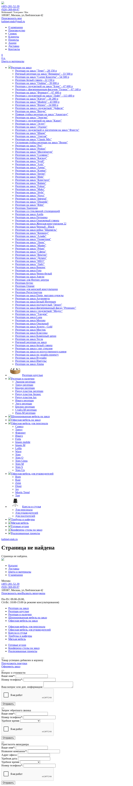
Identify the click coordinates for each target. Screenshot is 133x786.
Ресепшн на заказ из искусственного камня (40, 351)
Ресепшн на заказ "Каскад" (31, 158)
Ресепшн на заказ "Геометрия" (33, 239)
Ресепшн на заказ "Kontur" (31, 170)
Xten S (19, 467)
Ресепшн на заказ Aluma (29, 364)
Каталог (13, 565)
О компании (15, 27)
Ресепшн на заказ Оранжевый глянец (37, 220)
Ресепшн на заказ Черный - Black (34, 226)
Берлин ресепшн (25, 406)
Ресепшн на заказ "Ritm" (29, 204)
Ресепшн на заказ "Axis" (29, 164)
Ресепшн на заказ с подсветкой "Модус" (39, 311)
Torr (17, 495)
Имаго (19, 435)
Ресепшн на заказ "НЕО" (30, 261)
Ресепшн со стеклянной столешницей (37, 211)
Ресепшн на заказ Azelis (29, 214)
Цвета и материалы (12, 61)
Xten (18, 454)
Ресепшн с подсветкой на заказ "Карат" (38, 120)
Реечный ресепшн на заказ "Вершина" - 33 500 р (44, 73)
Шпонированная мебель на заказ (27, 617)
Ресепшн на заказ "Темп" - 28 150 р (36, 70)
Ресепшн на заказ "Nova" (30, 195)
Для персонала (24, 509)
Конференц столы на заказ (23, 648)
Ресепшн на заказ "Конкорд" (32, 232)
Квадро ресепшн (25, 387)
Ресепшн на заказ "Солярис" (32, 154)
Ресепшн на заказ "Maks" (30, 189)
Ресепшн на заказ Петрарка (31, 217)
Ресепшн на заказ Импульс (31, 360)
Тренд (18, 429)
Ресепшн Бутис (24, 282)
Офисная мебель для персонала (26, 626)
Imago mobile (22, 442)
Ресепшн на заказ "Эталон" (31, 126)
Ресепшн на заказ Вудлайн (31, 357)
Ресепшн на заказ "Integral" (31, 198)
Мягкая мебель (17, 639)
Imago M (20, 445)
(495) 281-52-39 (10, 6)
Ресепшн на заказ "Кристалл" (32, 179)
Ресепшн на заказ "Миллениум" (34, 151)
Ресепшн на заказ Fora (28, 270)
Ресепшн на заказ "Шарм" (30, 133)
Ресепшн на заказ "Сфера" (30, 251)
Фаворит (20, 432)
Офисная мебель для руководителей (29, 629)
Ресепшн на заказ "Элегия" (31, 136)
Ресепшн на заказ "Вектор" (31, 254)
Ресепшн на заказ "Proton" (30, 148)
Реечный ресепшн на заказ (31, 342)
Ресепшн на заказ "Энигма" (31, 117)
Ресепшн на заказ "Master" (30, 245)
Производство (16, 30)
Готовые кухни (17, 644)
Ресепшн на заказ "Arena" (30, 167)
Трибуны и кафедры (20, 635)
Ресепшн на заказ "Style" (29, 192)
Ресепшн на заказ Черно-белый (33, 273)
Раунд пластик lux (26, 397)
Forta (18, 438)
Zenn (18, 483)
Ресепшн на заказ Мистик (30, 329)
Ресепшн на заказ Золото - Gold (33, 326)
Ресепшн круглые (18, 611)
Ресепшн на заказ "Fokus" (30, 186)
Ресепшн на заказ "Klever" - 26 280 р (36, 98)
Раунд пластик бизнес (28, 394)
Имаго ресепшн (24, 400)
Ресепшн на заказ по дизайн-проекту (37, 354)
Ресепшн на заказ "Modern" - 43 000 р (37, 101)
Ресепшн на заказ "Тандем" (31, 314)
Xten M (19, 463)
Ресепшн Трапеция (26, 208)
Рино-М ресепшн (25, 412)
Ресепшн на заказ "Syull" (30, 161)
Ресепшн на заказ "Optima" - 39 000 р (37, 83)
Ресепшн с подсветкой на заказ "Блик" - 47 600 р (44, 86)
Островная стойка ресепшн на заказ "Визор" (41, 142)
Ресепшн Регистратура (28, 292)
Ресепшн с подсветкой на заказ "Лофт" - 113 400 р (44, 95)
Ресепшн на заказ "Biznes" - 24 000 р (36, 105)
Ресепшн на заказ (18, 608)
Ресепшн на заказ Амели (29, 276)
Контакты (14, 49)
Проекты (13, 39)
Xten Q (19, 457)
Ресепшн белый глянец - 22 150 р (34, 80)
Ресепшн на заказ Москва (30, 320)
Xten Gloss (21, 460)
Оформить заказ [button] (10, 666)
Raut (17, 479)
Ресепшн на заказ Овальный (32, 323)
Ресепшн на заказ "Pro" (29, 145)
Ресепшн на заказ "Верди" (30, 111)
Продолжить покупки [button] (14, 663)
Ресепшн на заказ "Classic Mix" (33, 139)
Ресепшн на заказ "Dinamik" (31, 201)
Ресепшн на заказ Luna (28, 317)
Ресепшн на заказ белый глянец (33, 345)
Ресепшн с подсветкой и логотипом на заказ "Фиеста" (47, 129)
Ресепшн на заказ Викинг (30, 267)
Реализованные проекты (22, 651)
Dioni (18, 486)
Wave (18, 451)
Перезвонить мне (11, 593)
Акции (12, 42)
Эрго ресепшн (23, 403)
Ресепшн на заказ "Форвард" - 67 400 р (38, 92)
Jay (17, 489)
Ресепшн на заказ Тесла (29, 339)
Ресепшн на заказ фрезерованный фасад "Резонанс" (45, 307)
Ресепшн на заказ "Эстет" (30, 123)
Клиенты (13, 36)
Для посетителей (25, 515)
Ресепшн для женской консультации (36, 289)
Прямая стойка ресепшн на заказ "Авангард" (41, 114)
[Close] (2, 658)
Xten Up (20, 470)
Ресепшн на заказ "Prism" (30, 248)
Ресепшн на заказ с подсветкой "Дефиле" (39, 108)
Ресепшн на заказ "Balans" (30, 183)
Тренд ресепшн (24, 384)
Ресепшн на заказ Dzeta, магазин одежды (39, 295)
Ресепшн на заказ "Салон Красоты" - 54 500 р (42, 76)
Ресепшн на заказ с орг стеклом (33, 348)
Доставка (13, 46)
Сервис (12, 33)
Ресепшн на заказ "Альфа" (30, 236)
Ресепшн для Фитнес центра (32, 279)
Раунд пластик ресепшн (29, 391)
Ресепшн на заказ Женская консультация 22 (40, 223)
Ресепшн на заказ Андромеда (32, 298)
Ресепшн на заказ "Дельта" (31, 257)
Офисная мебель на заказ (23, 620)
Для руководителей (26, 512)
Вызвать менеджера (33, 593)
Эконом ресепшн (25, 381)
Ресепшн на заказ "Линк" (30, 242)
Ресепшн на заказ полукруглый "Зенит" (38, 304)
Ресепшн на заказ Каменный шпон (35, 335)
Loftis (18, 448)
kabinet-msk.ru (9, 539)
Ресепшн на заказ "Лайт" (30, 264)
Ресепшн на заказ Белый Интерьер (35, 301)
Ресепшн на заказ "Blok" (29, 176)
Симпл (19, 426)
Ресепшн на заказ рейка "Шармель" (36, 229)
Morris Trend (22, 492)
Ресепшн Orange (24, 286)
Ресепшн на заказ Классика (31, 332)
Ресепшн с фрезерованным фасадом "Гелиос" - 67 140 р (48, 89)
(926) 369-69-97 (10, 9)
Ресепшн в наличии (20, 614)
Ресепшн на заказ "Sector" (30, 173)
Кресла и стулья (17, 632)
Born (18, 476)
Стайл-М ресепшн (26, 409)
